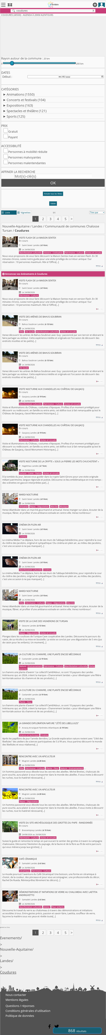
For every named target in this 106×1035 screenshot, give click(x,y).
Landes (37, 226)
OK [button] (53, 182)
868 (77, 1030)
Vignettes (24, 212)
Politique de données (20, 1016)
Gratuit (13, 131)
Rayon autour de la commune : (22, 58)
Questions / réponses (20, 1006)
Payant (13, 137)
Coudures (8, 972)
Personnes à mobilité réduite (27, 152)
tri (54, 212)
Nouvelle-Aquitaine (16, 226)
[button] (53, 195)
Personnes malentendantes (27, 163)
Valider (53, 204)
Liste (6, 212)
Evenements (10, 938)
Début (6, 77)
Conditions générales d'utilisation (28, 1011)
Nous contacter (16, 995)
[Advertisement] (53, 36)
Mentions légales (17, 1000)
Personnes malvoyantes (24, 157)
